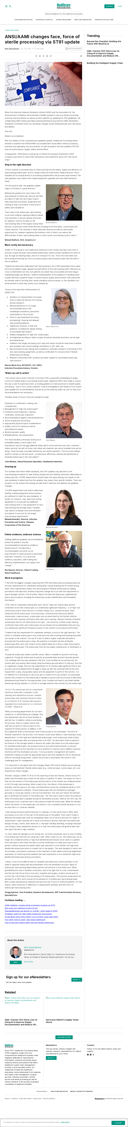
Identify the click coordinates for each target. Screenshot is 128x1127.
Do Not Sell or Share (25, 1098)
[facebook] (36, 56)
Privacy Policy (37, 1098)
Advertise (15, 1098)
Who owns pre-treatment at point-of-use (21, 908)
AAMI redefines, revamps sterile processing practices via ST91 (30, 905)
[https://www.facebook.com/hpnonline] (88, 1055)
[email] (51, 56)
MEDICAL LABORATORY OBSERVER (81, 1091)
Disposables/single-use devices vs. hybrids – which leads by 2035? (31, 911)
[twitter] (43, 56)
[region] (64, 1123)
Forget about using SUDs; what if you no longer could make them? (31, 917)
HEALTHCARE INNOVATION (59, 1091)
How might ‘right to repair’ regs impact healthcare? (25, 920)
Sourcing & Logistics (44, 19)
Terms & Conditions (49, 1098)
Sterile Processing (63, 19)
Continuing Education (23, 19)
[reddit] (47, 56)
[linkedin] (40, 56)
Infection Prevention (83, 19)
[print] (81, 56)
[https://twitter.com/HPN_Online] (93, 1055)
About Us (7, 1098)
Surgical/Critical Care (104, 19)
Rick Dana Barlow (12, 49)
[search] (10, 6)
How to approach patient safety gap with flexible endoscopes (29, 923)
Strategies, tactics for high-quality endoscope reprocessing (28, 914)
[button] (6, 6)
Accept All (118, 1123)
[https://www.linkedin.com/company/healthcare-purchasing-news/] (91, 1055)
